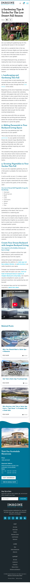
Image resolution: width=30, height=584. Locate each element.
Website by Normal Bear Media (15, 575)
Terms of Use (19, 578)
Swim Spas (15, 529)
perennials (4, 138)
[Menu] (27, 3)
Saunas (15, 531)
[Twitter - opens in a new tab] (9, 518)
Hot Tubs (15, 527)
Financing (15, 564)
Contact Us (15, 562)
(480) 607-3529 (5, 460)
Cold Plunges (15, 536)
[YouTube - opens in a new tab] (17, 518)
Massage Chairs (15, 534)
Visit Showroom (8, 477)
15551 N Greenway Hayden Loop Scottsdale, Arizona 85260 (9, 466)
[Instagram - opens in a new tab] (13, 518)
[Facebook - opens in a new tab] (5, 518)
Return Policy (15, 567)
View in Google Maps (9, 482)
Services (15, 559)
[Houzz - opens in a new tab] (24, 518)
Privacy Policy (11, 578)
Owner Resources (15, 549)
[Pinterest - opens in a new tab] (20, 518)
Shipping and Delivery (15, 569)
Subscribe (23, 498)
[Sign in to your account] (20, 3)
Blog (15, 547)
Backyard (15, 539)
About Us (15, 551)
